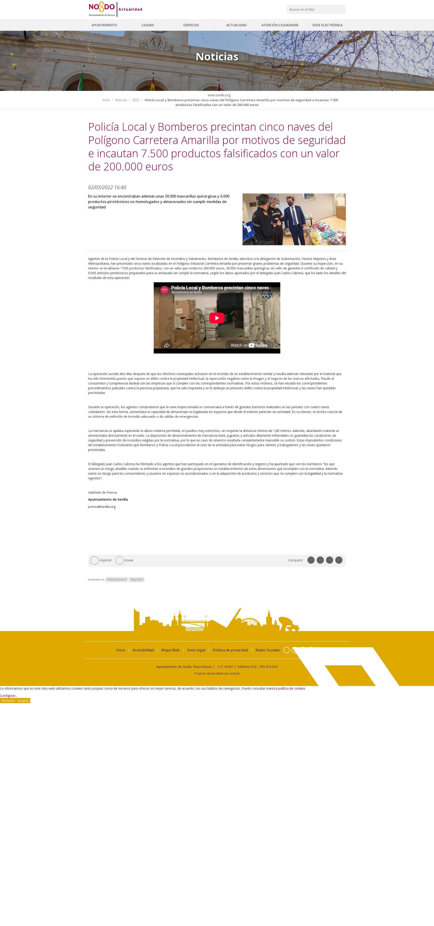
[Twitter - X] (295, 650)
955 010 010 (268, 666)
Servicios (191, 25)
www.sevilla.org (218, 95)
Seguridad (136, 579)
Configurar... (8, 695)
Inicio (106, 100)
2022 (135, 100)
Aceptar (23, 700)
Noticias (121, 100)
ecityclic (235, 673)
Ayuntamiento (105, 25)
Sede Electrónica (327, 25)
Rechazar (8, 700)
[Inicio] (102, 9)
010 (254, 666)
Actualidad (130, 9)
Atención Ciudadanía (280, 25)
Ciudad (148, 25)
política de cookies (291, 688)
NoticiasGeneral (116, 579)
